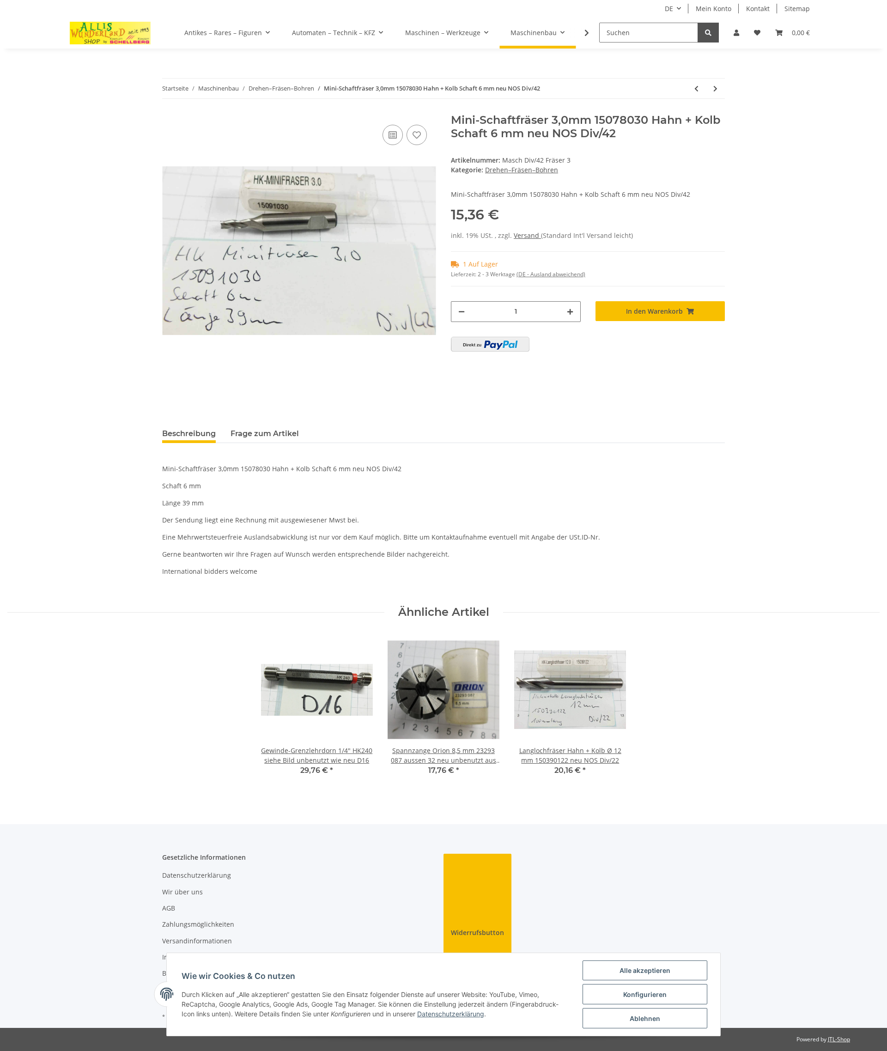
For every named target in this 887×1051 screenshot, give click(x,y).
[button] (736, 33)
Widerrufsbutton (477, 932)
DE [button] (669, 8)
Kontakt (758, 8)
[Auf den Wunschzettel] (417, 135)
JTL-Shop (839, 1039)
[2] (490, 344)
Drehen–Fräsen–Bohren (521, 169)
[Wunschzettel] (757, 33)
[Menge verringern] (461, 312)
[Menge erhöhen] (570, 312)
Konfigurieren (645, 994)
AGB (168, 908)
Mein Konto (713, 8)
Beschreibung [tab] (189, 433)
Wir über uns (182, 891)
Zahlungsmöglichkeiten (198, 924)
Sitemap (797, 8)
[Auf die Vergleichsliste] (393, 135)
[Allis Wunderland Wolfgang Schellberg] (110, 33)
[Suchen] (708, 33)
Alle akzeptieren (645, 970)
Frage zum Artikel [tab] (265, 433)
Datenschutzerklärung (196, 875)
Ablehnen (645, 1018)
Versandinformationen (197, 940)
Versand (527, 235)
